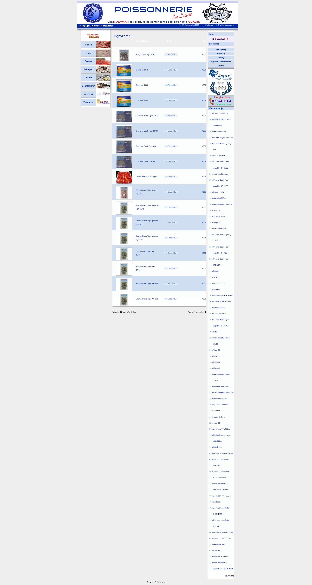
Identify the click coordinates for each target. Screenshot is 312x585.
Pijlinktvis (217, 550)
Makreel (216, 368)
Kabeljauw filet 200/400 (222, 301)
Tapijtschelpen (219, 417)
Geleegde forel (219, 283)
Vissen (88, 45)
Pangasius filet (219, 156)
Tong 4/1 (216, 423)
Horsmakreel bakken (221, 387)
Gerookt (88, 61)
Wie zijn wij (221, 50)
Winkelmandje (216, 108)
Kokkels (216, 362)
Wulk (215, 277)
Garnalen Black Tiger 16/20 (147, 131)
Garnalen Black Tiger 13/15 (147, 116)
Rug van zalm (218, 192)
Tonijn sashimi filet (220, 174)
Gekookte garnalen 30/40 (223, 532)
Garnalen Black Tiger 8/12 (146, 161)
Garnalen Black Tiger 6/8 (146, 146)
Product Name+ (142, 41)
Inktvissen (217, 447)
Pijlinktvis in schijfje (220, 557)
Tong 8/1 (216, 350)
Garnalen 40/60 (142, 85)
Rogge (216, 271)
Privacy (221, 58)
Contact (221, 66)
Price (204, 41)
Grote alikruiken (219, 314)
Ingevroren (108, 26)
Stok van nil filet (219, 216)
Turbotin (216, 411)
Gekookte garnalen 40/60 (223, 453)
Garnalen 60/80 (142, 100)
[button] (189, 25)
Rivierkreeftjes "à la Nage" (146, 177)
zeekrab (216, 502)
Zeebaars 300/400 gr (221, 429)
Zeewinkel (88, 102)
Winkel (97, 26)
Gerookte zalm (219, 544)
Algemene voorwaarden (221, 62)
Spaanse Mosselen (220, 405)
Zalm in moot (218, 356)
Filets (88, 53)
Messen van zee (220, 399)
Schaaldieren (88, 86)
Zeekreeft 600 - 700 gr (222, 496)
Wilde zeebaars (219, 308)
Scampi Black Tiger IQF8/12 (147, 299)
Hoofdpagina (85, 26)
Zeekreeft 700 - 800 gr (222, 538)
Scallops (216, 210)
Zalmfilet (216, 289)
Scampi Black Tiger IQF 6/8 (147, 284)
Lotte (215, 332)
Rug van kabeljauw (220, 113)
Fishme (164, 582)
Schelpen (88, 69)
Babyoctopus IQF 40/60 (145, 55)
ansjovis (216, 222)
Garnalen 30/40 (142, 70)
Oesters (88, 77)
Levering (221, 54)
